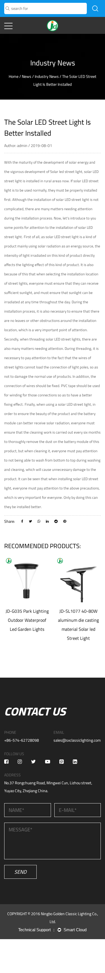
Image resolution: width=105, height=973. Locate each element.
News (26, 76)
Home (13, 76)
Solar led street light (66, 171)
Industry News (47, 76)
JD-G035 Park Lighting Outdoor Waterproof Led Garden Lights (27, 620)
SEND (20, 872)
